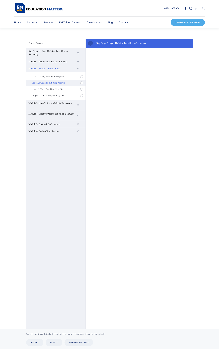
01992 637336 (172, 8)
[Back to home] (39, 8)
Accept (35, 342)
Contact (123, 22)
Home (17, 22)
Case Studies (94, 22)
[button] (203, 8)
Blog (110, 22)
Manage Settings (79, 342)
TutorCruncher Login (187, 22)
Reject (54, 342)
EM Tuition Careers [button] (70, 22)
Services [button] (48, 22)
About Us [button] (32, 22)
